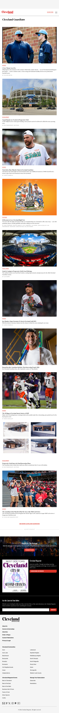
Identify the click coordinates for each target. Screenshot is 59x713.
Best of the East (6, 683)
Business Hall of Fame (8, 689)
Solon (31, 667)
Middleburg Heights (35, 655)
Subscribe (50, 12)
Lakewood (33, 650)
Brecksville (5, 658)
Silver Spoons (6, 695)
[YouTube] (18, 703)
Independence (6, 673)
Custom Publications (8, 637)
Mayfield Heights (34, 653)
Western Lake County (35, 673)
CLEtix (4, 698)
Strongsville (33, 670)
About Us (4, 626)
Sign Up (53, 610)
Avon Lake (5, 653)
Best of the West (6, 686)
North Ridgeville (34, 661)
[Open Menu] (56, 13)
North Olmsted (34, 658)
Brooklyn (4, 661)
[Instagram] (13, 703)
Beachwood (5, 655)
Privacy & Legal (6, 640)
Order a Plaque (6, 635)
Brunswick (5, 664)
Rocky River (33, 664)
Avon (3, 650)
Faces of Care (6, 692)
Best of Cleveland (7, 680)
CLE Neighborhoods (7, 667)
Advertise (5, 632)
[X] (9, 703)
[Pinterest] (15, 703)
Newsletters (33, 683)
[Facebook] (6, 703)
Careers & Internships (8, 629)
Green (3, 670)
